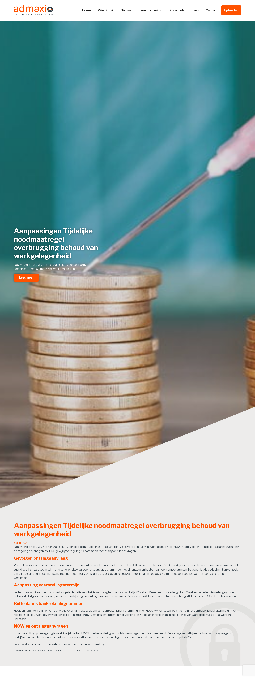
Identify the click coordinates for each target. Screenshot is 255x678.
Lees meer (26, 277)
